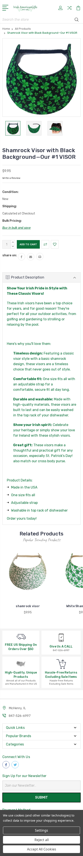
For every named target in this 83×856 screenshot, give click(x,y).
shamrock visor (28, 606)
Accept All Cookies (41, 849)
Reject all (41, 839)
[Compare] (69, 9)
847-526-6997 (20, 716)
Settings (41, 830)
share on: (9, 255)
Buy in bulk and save (16, 228)
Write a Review (11, 177)
